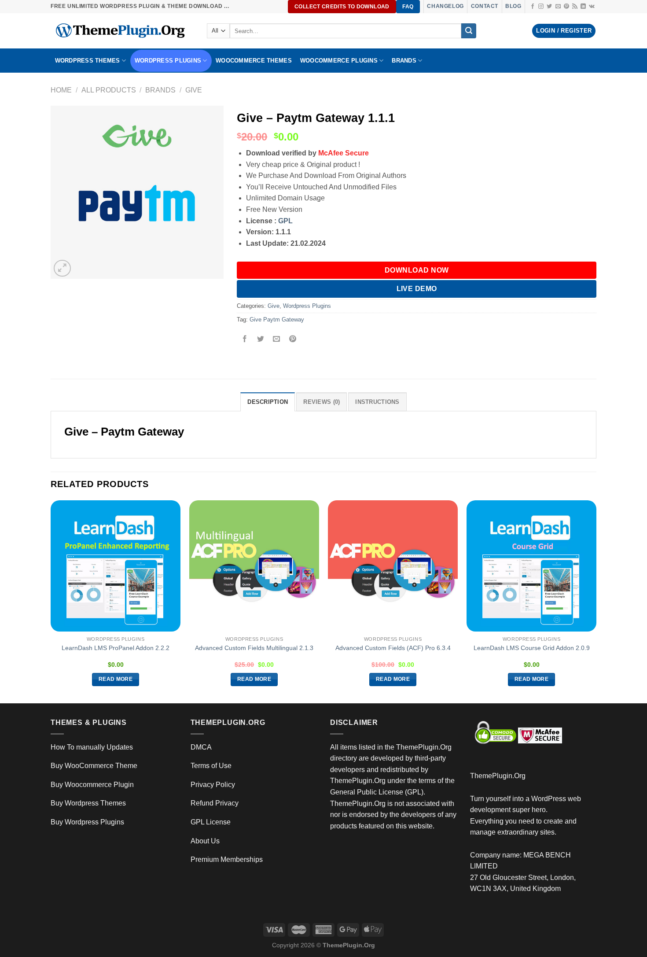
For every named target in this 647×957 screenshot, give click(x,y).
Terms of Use (211, 765)
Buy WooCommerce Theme (94, 765)
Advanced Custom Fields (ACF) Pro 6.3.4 (393, 647)
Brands (160, 90)
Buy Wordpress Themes (88, 803)
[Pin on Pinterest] (292, 340)
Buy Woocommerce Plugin (92, 784)
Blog (513, 6)
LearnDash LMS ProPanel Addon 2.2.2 (115, 647)
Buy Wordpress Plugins (87, 822)
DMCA (201, 747)
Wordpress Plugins (307, 306)
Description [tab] (267, 402)
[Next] (596, 601)
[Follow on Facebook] (532, 7)
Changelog (445, 6)
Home (61, 90)
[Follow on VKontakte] (592, 7)
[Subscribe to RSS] (574, 7)
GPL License (211, 822)
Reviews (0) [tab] (321, 402)
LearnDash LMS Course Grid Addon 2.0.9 (532, 647)
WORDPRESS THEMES (87, 60)
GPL (285, 221)
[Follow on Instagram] (541, 7)
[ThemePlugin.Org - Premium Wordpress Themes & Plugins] (122, 31)
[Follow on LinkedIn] (583, 7)
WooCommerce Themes (254, 60)
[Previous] (51, 601)
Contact (484, 6)
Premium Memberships (227, 859)
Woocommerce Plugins (339, 60)
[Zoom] (62, 268)
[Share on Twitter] (261, 340)
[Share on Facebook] (245, 340)
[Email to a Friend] (276, 340)
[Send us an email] (558, 7)
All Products (108, 90)
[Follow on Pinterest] (566, 7)
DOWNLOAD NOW (417, 270)
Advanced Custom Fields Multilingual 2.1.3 (254, 647)
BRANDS (404, 60)
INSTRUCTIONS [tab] (377, 402)
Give (193, 90)
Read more (115, 679)
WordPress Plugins (168, 60)
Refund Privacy (215, 803)
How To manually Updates (92, 747)
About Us (205, 841)
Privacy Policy (213, 784)
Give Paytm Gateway (277, 319)
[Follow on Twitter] (549, 7)
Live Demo (417, 288)
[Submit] (468, 30)
